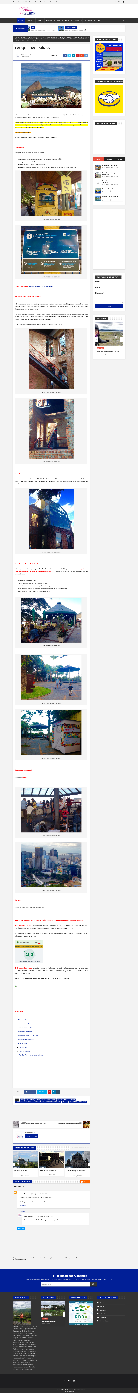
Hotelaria (46, 2)
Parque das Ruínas (42, 38)
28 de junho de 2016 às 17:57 (45, 1216)
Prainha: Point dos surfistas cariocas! (31, 1055)
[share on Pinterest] (78, 55)
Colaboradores (39, 2)
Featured (77, 37)
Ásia (58, 20)
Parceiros (31, 2)
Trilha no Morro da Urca (25, 1027)
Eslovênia (103, 1317)
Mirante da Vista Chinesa (25, 1031)
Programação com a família (59, 38)
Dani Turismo (28, 1216)
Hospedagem (88, 20)
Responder (23, 1205)
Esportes (52, 2)
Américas (49, 20)
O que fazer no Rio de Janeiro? (24, 38)
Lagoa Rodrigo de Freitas (26, 1039)
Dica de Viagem (52, 37)
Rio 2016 (73, 38)
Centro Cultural (32, 37)
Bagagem (103, 1310)
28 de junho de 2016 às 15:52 (40, 1194)
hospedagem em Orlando (110, 165)
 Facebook (30, 1092)
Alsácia (102, 1303)
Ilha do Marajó (104, 1321)
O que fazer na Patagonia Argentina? (110, 173)
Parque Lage (23, 1047)
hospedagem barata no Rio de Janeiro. (41, 286)
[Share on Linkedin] (73, 55)
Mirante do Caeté (23, 1020)
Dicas (99, 20)
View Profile (32, 1136)
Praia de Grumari (24, 1051)
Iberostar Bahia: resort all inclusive (110, 197)
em (58, 324)
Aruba (102, 1306)
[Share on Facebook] (65, 55)
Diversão (68, 37)
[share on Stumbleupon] (82, 55)
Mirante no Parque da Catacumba (28, 1035)
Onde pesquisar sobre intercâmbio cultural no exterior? (24, 1171)
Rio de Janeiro (83, 38)
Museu (85, 37)
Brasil (39, 20)
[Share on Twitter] (69, 55)
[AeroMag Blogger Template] (29, 11)
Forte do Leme (22, 1043)
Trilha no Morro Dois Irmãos (26, 1024)
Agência (29, 20)
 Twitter (42, 1092)
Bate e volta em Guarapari (110, 189)
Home (14, 2)
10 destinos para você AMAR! (49, 1170)
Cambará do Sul (47, 1318)
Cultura (42, 37)
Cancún (102, 1313)
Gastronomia (59, 2)
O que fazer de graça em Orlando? (109, 181)
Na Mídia (25, 2)
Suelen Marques (25, 1194)
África (67, 20)
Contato (20, 2)
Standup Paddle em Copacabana (77, 1170)
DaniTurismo (70, 1391)
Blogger (86, 1181)
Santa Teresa (20, 40)
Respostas (22, 1211)
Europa (76, 20)
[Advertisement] (91, 11)
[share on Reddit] (86, 55)
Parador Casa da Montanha (51, 1321)
